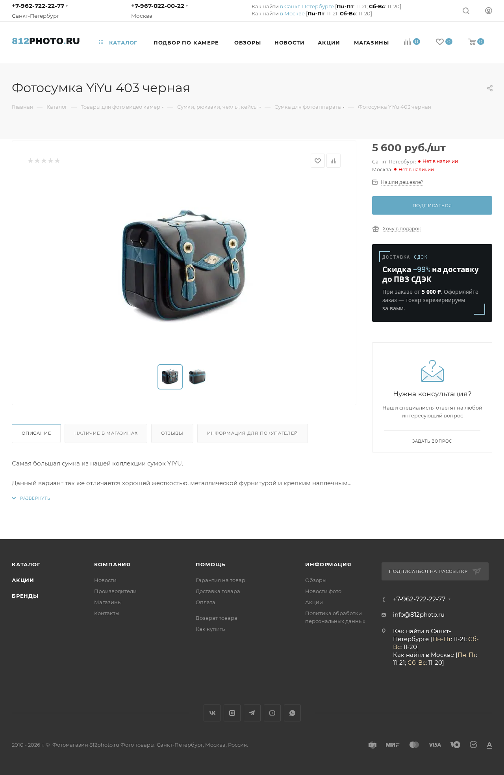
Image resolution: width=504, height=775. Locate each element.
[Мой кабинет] (488, 10)
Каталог (26, 564)
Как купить (210, 629)
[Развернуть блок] (31, 498)
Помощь (210, 564)
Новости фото (323, 591)
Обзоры (315, 580)
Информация (328, 564)
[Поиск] (466, 10)
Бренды (25, 596)
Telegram (252, 713)
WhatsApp (292, 713)
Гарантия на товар (220, 580)
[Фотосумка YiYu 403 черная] (184, 266)
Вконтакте (212, 713)
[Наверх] (465, 508)
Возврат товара (216, 618)
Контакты (106, 613)
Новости (105, 580)
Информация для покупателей (252, 433)
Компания (112, 564)
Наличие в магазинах (105, 433)
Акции (23, 580)
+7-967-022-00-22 (157, 5)
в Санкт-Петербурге (307, 6)
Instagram (232, 713)
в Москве (292, 13)
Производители (115, 591)
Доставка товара (218, 591)
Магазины (108, 602)
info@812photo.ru (419, 614)
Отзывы (172, 433)
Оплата (205, 602)
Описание (36, 433)
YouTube (272, 713)
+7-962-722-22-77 (38, 5)
